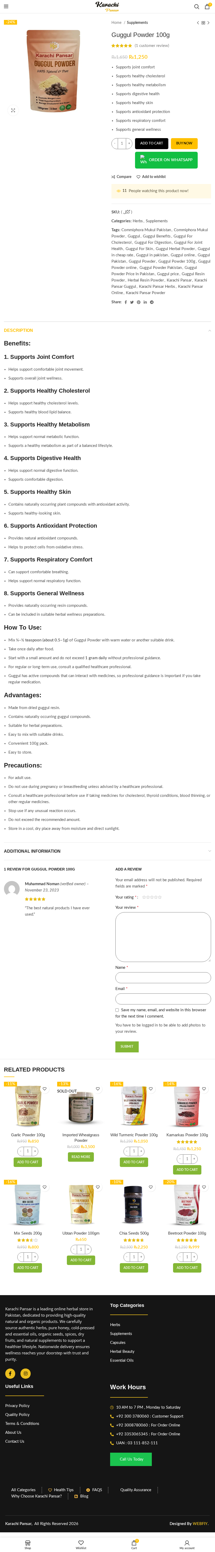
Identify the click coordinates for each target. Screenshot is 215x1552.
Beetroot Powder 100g (187, 1233)
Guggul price (168, 274)
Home (116, 23)
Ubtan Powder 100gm (81, 1233)
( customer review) (152, 46)
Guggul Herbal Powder (175, 249)
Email (121, 989)
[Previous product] (198, 22)
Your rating (126, 897)
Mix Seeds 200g (28, 1233)
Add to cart (151, 143)
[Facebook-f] (10, 1373)
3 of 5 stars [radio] (152, 897)
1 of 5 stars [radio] (144, 897)
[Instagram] (25, 1373)
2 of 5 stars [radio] (148, 897)
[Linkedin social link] (145, 302)
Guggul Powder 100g (176, 261)
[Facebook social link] (125, 302)
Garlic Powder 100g (28, 1135)
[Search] (197, 6)
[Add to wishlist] (44, 1089)
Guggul (134, 236)
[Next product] (208, 22)
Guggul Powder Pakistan (160, 268)
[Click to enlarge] (13, 110)
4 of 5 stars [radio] (156, 897)
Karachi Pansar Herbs (157, 287)
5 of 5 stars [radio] (160, 897)
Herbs (138, 221)
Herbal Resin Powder (146, 280)
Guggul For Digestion (153, 243)
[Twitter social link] (131, 302)
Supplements (137, 23)
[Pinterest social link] (138, 302)
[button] (28, 1162)
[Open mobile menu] (6, 6)
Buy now (184, 143)
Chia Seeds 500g (134, 1233)
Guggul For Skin (139, 249)
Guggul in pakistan (152, 255)
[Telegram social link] (151, 302)
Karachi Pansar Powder (145, 293)
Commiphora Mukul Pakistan (146, 230)
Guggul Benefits (157, 236)
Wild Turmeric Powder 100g (134, 1135)
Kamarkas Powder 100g (187, 1135)
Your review (127, 907)
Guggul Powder (142, 261)
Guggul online (183, 255)
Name (121, 967)
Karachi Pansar (179, 280)
